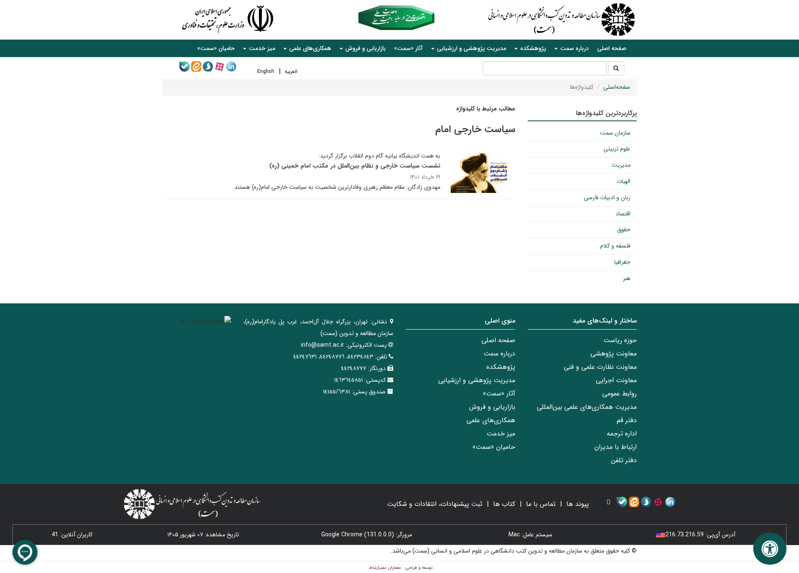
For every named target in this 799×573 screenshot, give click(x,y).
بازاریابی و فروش (492, 407)
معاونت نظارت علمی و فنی (600, 367)
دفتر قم (627, 420)
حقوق (623, 229)
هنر (626, 278)
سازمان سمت (615, 133)
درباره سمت (499, 353)
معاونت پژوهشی (614, 353)
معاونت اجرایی (616, 380)
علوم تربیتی (616, 148)
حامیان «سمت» (216, 48)
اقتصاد (622, 213)
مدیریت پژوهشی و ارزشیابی (476, 380)
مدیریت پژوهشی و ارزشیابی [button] (470, 48)
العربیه (291, 71)
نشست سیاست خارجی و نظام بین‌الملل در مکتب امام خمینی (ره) (354, 166)
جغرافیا (622, 262)
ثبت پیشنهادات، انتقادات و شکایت (434, 504)
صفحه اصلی (611, 48)
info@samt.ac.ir (322, 345)
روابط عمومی (619, 393)
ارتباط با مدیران (615, 447)
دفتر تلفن (624, 460)
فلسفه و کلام (615, 245)
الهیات (623, 181)
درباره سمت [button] (573, 48)
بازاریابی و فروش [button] (365, 48)
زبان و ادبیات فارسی (607, 197)
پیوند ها (577, 504)
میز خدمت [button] (261, 48)
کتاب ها (504, 504)
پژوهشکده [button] (532, 48)
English (265, 71)
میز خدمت (500, 433)
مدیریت (621, 165)
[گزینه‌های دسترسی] (770, 549)
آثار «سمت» (408, 48)
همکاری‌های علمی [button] (309, 48)
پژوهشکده (500, 367)
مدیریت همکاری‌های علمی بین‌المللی (587, 407)
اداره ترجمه (622, 433)
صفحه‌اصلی (616, 87)
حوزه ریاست (620, 340)
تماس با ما (541, 504)
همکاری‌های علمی (490, 420)
